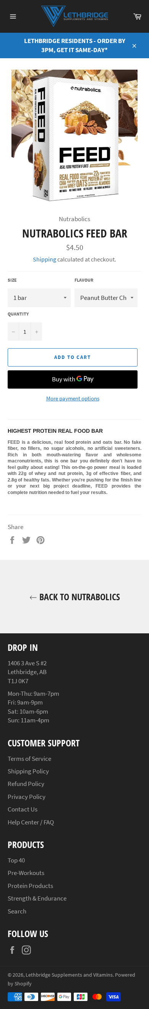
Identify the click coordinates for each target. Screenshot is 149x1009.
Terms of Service (29, 758)
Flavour (83, 280)
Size (12, 280)
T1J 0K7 (18, 681)
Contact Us (22, 809)
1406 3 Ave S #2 (27, 663)
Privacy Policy (26, 796)
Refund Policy (26, 783)
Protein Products (30, 885)
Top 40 (16, 860)
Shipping (44, 259)
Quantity (18, 314)
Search (17, 911)
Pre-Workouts (26, 873)
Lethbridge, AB (27, 672)
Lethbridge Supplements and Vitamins (69, 975)
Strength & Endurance (37, 898)
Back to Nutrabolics (78, 596)
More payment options (72, 398)
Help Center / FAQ (31, 822)
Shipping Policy (28, 771)
